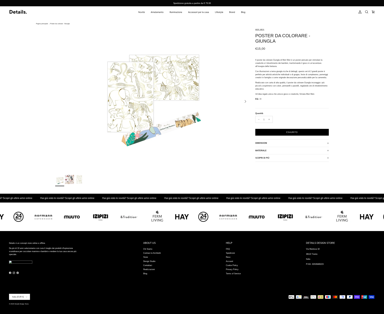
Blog (243, 12)
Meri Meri (259, 29)
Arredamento (157, 12)
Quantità (259, 113)
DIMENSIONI (261, 143)
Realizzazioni (149, 269)
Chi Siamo (147, 249)
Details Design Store (22, 304)
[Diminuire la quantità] (258, 119)
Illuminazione (176, 12)
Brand (232, 12)
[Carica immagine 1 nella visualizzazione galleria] (152, 100)
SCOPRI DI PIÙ (262, 158)
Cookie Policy (232, 265)
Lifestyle (219, 12)
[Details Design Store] (18, 12)
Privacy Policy (232, 269)
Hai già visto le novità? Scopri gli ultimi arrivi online (57, 198)
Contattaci (147, 265)
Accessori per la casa (198, 12)
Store (145, 257)
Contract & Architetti (152, 253)
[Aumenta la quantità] (270, 119)
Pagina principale (42, 24)
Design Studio (149, 261)
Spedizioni (230, 253)
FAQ (228, 249)
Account (229, 261)
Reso (228, 257)
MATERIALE (261, 150)
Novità (141, 12)
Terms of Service (233, 273)
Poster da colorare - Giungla (60, 24)
